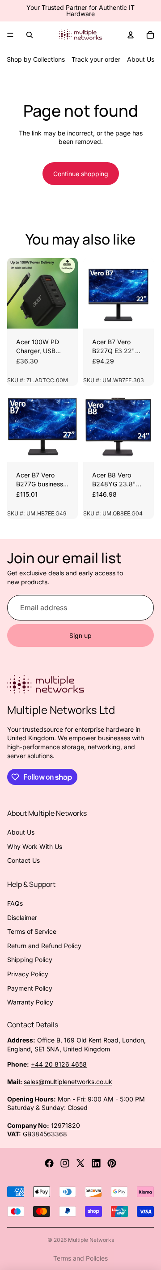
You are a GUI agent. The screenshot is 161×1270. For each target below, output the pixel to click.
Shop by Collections (36, 59)
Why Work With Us (34, 846)
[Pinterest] (111, 1163)
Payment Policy (29, 988)
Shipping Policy (29, 959)
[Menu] (10, 35)
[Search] (29, 35)
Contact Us (23, 860)
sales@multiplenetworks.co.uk (68, 1081)
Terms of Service (31, 931)
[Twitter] (80, 1163)
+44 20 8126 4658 (59, 1064)
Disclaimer (22, 917)
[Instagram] (64, 1163)
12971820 (65, 1125)
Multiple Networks (91, 1239)
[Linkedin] (96, 1163)
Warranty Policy (30, 1002)
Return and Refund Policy (44, 945)
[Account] (130, 35)
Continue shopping (80, 173)
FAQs (15, 903)
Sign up (80, 635)
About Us (140, 59)
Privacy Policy (27, 974)
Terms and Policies (80, 1258)
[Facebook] (49, 1163)
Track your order (96, 59)
